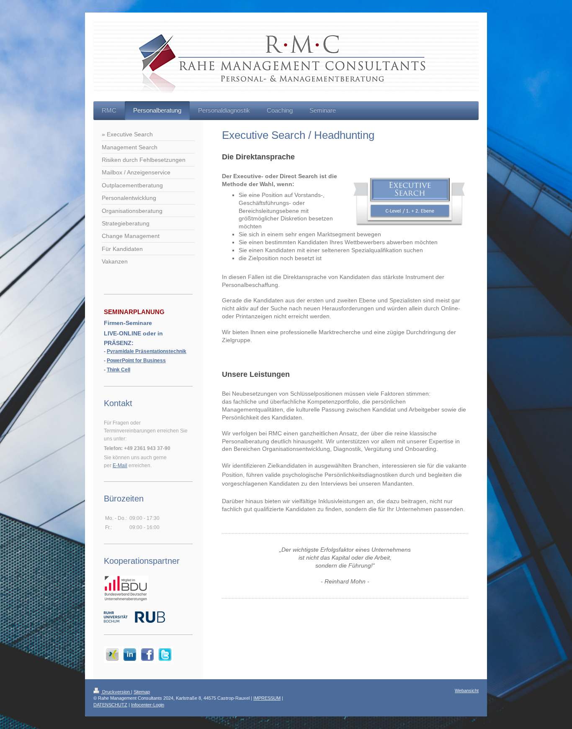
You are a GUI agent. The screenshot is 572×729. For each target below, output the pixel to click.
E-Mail (120, 465)
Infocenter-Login (147, 704)
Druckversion (116, 691)
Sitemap (142, 691)
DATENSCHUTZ (110, 704)
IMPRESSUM (267, 698)
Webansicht (467, 690)
